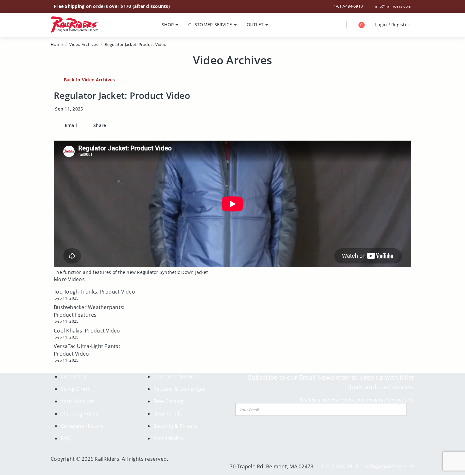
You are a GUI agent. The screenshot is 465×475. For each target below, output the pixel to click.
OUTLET (256, 25)
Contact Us (74, 376)
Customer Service (175, 376)
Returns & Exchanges (179, 388)
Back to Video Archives (89, 80)
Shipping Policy (79, 413)
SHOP (168, 25)
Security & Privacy (175, 425)
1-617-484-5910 (348, 6)
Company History (82, 425)
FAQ (66, 438)
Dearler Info (168, 413)
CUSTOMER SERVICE (210, 25)
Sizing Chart (75, 388)
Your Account (77, 401)
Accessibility (168, 438)
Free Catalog (168, 401)
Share (99, 125)
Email (70, 125)
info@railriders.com (392, 6)
